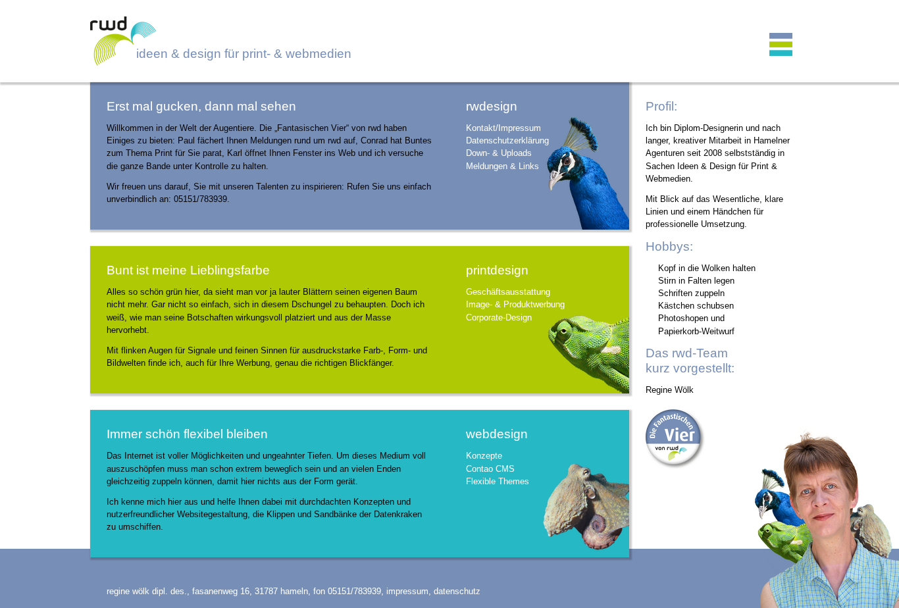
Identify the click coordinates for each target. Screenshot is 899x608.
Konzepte (484, 456)
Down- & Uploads (499, 153)
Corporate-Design (499, 317)
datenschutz (457, 591)
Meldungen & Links (502, 166)
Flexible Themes (497, 481)
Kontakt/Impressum (503, 128)
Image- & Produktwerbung (515, 304)
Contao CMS (490, 469)
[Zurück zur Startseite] (449, 41)
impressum (407, 591)
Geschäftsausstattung (508, 292)
